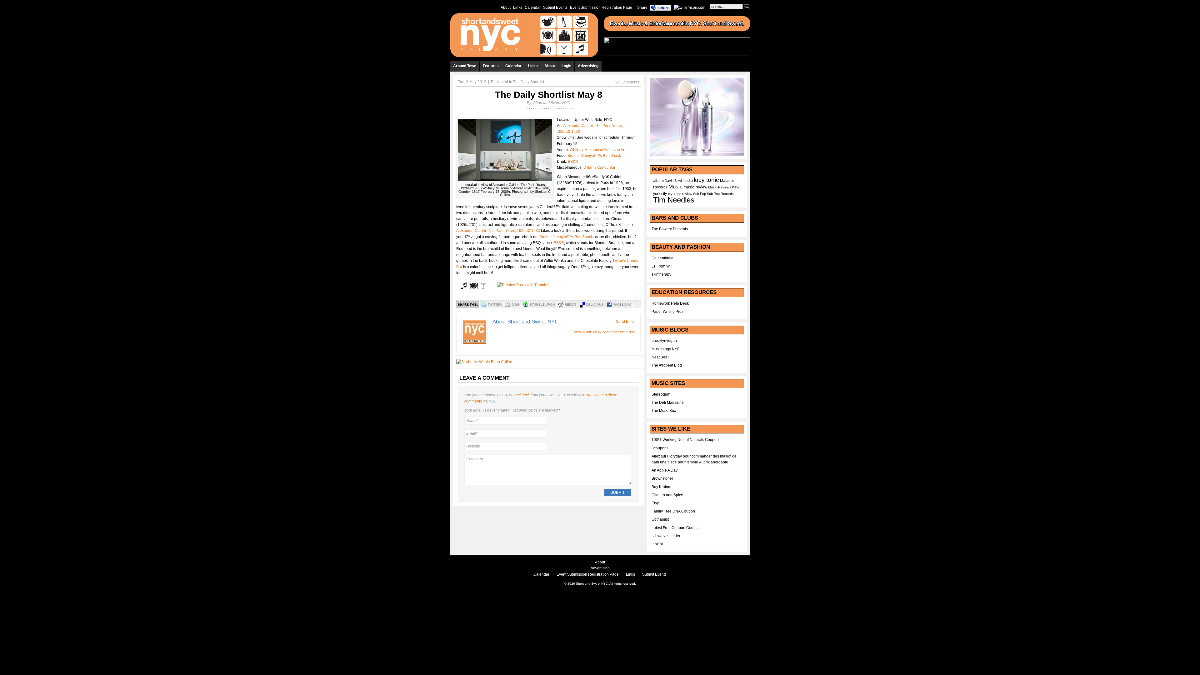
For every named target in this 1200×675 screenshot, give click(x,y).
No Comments (627, 82)
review (687, 194)
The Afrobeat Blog (667, 365)
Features (491, 66)
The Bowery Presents (670, 229)
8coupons (660, 448)
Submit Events (555, 7)
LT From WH (662, 266)
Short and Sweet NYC (551, 103)
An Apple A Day (665, 470)
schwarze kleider (666, 536)
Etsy (655, 503)
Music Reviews (719, 187)
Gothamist (660, 519)
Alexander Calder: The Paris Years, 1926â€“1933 (498, 230)
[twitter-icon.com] (689, 7)
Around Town (464, 66)
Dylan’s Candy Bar (599, 167)
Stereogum (661, 394)
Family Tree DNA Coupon (673, 511)
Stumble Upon (542, 304)
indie (688, 180)
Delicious (594, 304)
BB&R (573, 161)
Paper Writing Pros (667, 311)
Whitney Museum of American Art (597, 150)
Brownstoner (662, 478)
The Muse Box (664, 410)
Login (566, 66)
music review (695, 187)
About (506, 7)
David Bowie (674, 180)
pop (678, 194)
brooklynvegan (664, 340)
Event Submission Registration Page (601, 7)
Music (675, 186)
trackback (521, 395)
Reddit (570, 304)
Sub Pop (699, 194)
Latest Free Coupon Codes (675, 528)
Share (642, 7)
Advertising (588, 66)
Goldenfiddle (662, 258)
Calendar (533, 7)
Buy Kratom (661, 487)
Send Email (626, 321)
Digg (516, 304)
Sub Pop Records (720, 194)
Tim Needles (673, 200)
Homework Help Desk (670, 303)
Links (517, 7)
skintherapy (661, 274)
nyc (671, 193)
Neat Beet (660, 357)
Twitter (495, 304)
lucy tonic (706, 180)
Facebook (622, 304)
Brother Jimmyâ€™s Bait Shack (594, 155)
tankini (657, 544)
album (658, 180)
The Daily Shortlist (528, 82)
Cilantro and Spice (667, 495)
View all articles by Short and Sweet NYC (605, 332)
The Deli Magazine (668, 402)
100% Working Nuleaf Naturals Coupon (685, 440)
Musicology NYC (666, 349)
